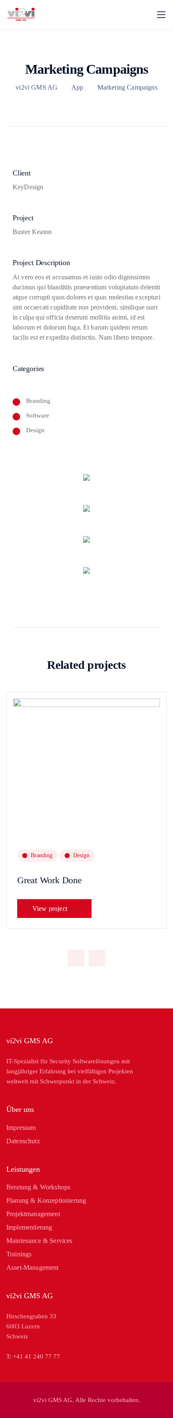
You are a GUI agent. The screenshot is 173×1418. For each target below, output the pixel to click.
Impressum (21, 1127)
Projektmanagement (33, 1213)
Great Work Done (49, 880)
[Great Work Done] (86, 800)
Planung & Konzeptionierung (46, 1200)
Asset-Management (32, 1267)
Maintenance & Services (39, 1240)
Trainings (18, 1254)
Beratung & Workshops (38, 1187)
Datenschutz (23, 1141)
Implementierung (29, 1227)
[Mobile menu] (161, 14)
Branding (41, 855)
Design (81, 855)
